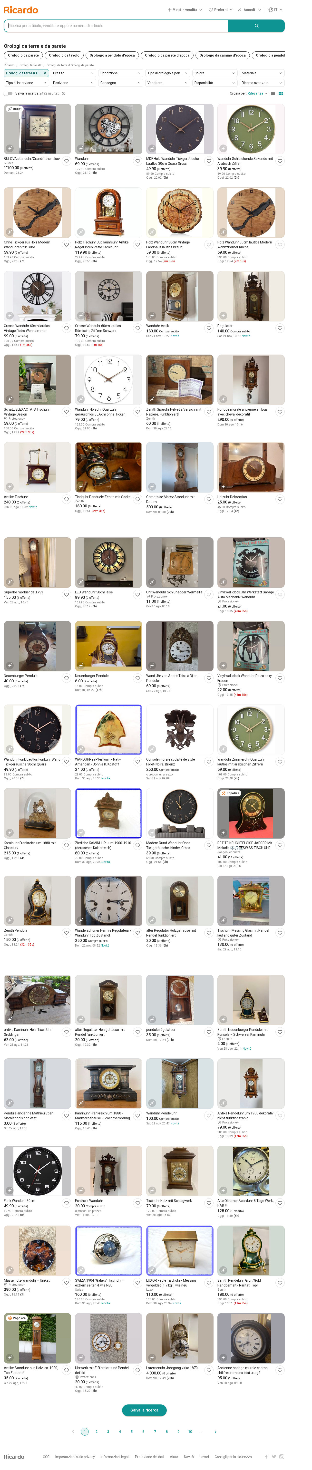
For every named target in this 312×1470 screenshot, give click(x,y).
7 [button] (155, 1432)
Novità (189, 1457)
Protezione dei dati (149, 1457)
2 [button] (97, 1432)
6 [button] (143, 1432)
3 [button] (108, 1432)
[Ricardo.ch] (21, 9)
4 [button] (120, 1432)
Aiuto (174, 1457)
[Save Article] (66, 161)
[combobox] (116, 25)
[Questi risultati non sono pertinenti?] (63, 93)
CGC (46, 1457)
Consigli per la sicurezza (233, 1457)
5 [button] (132, 1432)
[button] (185, 10)
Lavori (204, 1457)
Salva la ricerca (144, 1410)
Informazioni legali (115, 1457)
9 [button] (178, 1432)
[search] (257, 25)
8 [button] (167, 1432)
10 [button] (190, 1432)
